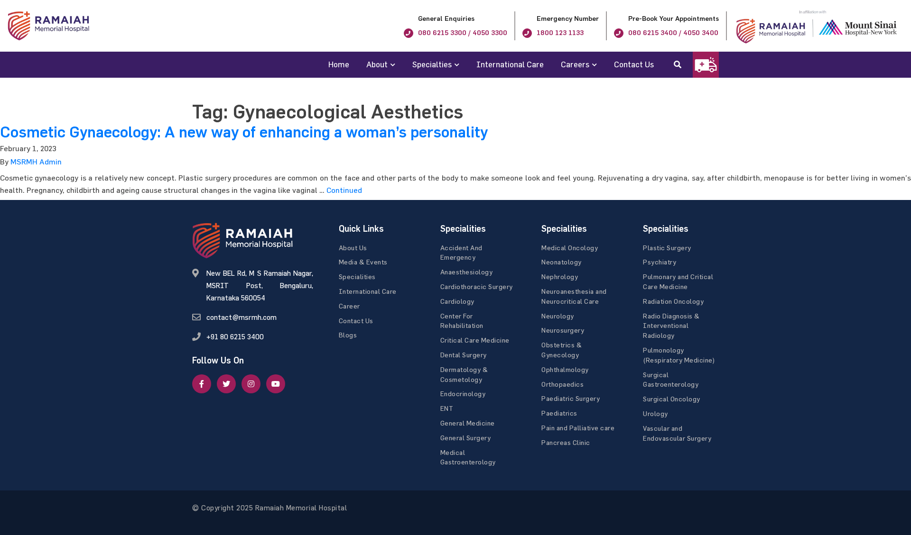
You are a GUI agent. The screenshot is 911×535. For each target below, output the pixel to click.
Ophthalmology (565, 369)
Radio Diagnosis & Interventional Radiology (671, 326)
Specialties (432, 64)
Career (349, 306)
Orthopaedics (562, 384)
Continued (344, 190)
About (377, 64)
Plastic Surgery (667, 248)
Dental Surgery (463, 355)
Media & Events (363, 262)
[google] (251, 383)
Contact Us (634, 64)
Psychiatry (659, 262)
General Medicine (467, 423)
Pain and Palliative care (577, 428)
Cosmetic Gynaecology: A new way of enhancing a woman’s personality (244, 132)
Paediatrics (559, 413)
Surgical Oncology (671, 399)
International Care (510, 64)
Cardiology (457, 301)
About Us (353, 248)
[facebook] (201, 383)
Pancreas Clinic (565, 442)
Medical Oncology (569, 248)
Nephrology (559, 276)
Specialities (357, 276)
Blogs (348, 335)
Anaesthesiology (466, 272)
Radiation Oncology (673, 301)
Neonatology (561, 262)
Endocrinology (463, 394)
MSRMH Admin (36, 161)
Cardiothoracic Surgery (476, 286)
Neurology (557, 316)
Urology (655, 413)
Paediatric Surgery (570, 398)
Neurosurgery (562, 330)
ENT (447, 408)
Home (338, 64)
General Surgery (465, 438)
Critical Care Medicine (475, 340)
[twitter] (226, 383)
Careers (575, 64)
